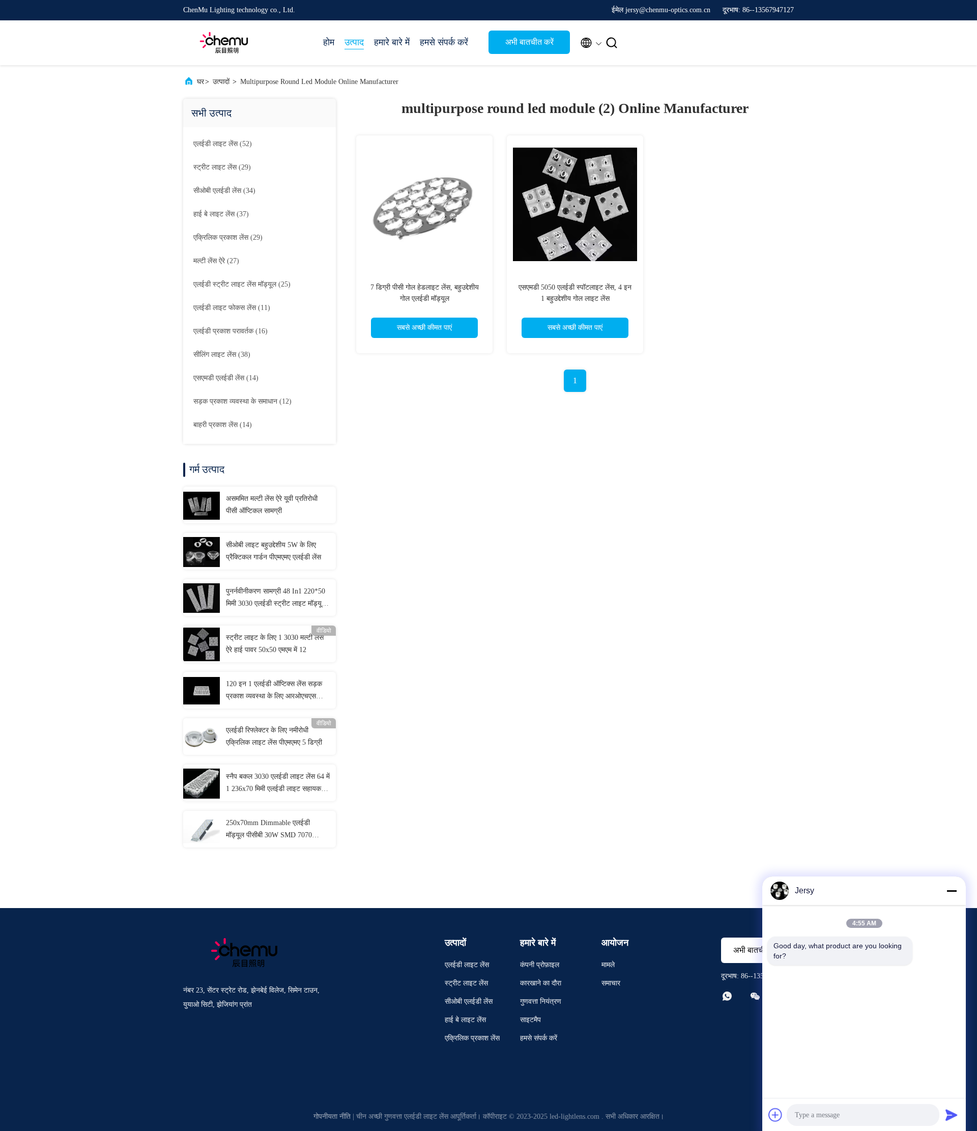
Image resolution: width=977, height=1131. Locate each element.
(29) (222, 167)
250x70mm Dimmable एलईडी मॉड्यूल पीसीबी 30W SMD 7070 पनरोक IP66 (269, 830)
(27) (216, 261)
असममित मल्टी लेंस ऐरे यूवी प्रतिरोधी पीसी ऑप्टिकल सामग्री (272, 505)
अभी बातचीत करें (529, 42)
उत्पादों (221, 82)
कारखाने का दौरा (540, 983)
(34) (224, 190)
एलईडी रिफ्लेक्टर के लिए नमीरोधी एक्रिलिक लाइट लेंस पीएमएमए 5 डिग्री (274, 736)
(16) (230, 331)
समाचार (610, 983)
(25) (242, 284)
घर (200, 82)
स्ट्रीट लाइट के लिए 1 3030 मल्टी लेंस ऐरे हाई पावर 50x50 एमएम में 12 (275, 644)
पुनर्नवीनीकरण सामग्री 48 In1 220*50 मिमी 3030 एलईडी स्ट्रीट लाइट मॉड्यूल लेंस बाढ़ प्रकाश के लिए (276, 598)
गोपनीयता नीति (332, 1116)
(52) (222, 144)
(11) (231, 308)
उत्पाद (354, 42)
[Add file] (775, 1115)
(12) (242, 401)
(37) (221, 214)
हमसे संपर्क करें (444, 42)
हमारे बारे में (392, 42)
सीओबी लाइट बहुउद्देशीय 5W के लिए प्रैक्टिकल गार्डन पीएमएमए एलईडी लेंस (273, 551)
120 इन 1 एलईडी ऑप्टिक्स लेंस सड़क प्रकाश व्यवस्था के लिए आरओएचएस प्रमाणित (274, 691)
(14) (225, 378)
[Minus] (951, 891)
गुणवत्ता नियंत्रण (540, 1001)
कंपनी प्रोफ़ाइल (539, 965)
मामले (608, 965)
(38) (221, 354)
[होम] (224, 42)
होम (328, 42)
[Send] (951, 1115)
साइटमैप (530, 1020)
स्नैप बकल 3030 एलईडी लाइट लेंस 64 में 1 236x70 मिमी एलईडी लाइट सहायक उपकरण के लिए (278, 784)
